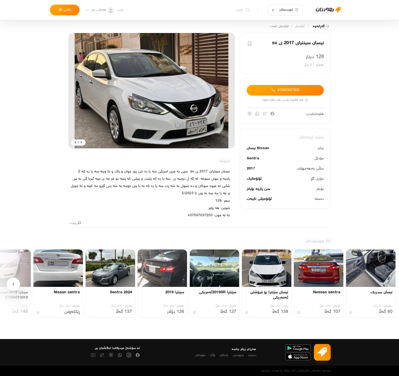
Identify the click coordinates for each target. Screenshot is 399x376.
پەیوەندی (238, 355)
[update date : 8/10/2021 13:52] (326, 10)
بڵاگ (212, 355)
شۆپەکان (200, 355)
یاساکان (223, 355)
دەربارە (252, 355)
